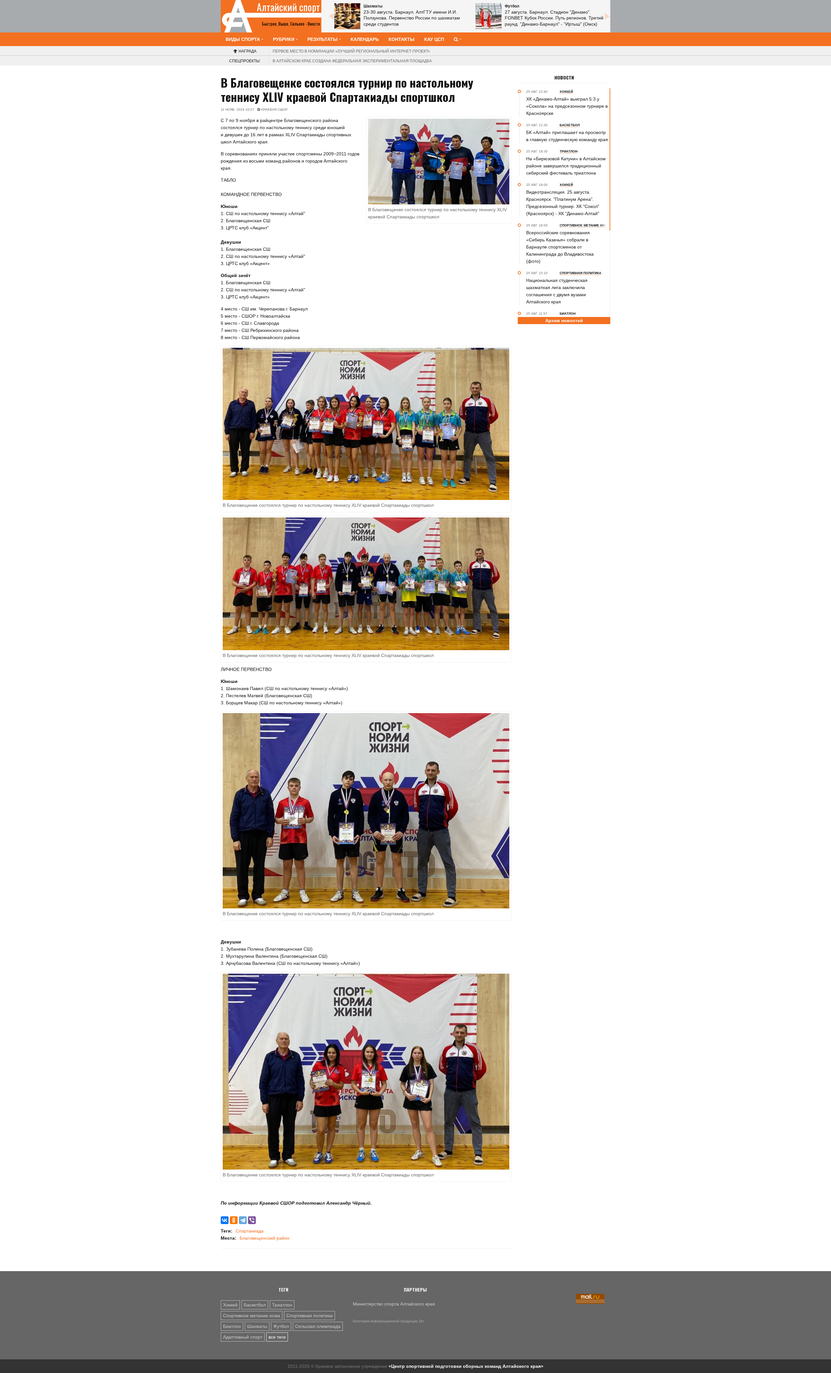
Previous (331, 16)
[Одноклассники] (234, 1220)
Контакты (402, 39)
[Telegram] (243, 1220)
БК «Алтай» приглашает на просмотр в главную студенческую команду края (567, 136)
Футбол (281, 1326)
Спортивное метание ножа (251, 1315)
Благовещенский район (265, 1238)
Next (607, 16)
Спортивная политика (309, 1315)
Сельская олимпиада (318, 1326)
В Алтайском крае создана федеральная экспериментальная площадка (352, 61)
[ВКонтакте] (225, 1220)
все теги (277, 1337)
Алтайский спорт (288, 7)
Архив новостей (564, 320)
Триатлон (282, 1304)
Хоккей (230, 1304)
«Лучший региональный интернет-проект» (351, 51)
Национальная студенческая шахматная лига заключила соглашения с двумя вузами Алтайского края (557, 291)
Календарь (365, 39)
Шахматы (257, 1326)
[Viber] (252, 1220)
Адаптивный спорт (242, 1337)
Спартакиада (250, 1230)
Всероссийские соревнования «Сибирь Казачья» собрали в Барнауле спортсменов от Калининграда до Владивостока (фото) (560, 247)
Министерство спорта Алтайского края (394, 1303)
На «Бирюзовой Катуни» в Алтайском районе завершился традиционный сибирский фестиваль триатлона (566, 166)
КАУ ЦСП (434, 39)
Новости (564, 77)
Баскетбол (255, 1304)
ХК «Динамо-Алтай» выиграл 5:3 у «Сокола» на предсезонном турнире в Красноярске (567, 106)
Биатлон (232, 1326)
